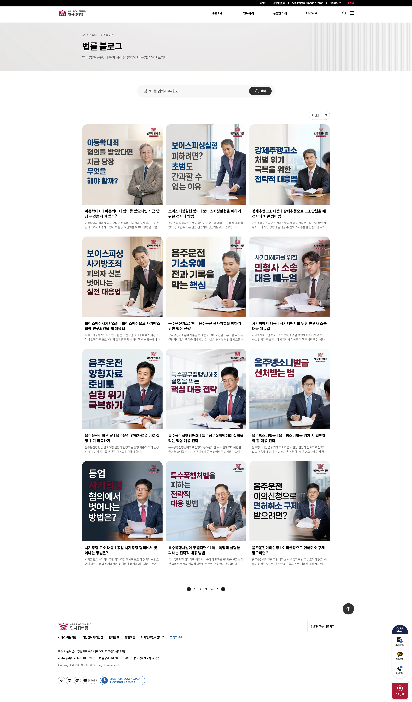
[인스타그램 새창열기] (93, 680)
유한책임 (130, 637)
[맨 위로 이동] (348, 608)
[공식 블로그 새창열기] (69, 680)
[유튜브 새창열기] (85, 680)
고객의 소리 (176, 637)
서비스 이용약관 (67, 637)
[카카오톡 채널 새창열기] (77, 680)
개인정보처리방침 (92, 637)
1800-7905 (308, 3)
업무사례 (248, 13)
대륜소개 (217, 13)
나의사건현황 (279, 3)
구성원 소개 (280, 13)
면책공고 (114, 637)
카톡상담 (399, 659)
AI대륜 (350, 3)
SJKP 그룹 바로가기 (323, 626)
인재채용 (334, 3)
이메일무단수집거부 (152, 637)
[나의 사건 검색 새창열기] (61, 680)
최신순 (315, 115)
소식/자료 (311, 13)
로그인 (263, 3)
